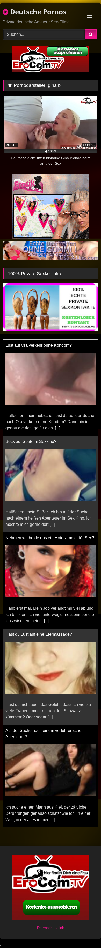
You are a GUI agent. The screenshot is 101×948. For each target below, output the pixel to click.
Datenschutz (48, 928)
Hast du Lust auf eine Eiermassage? (38, 634)
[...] (57, 428)
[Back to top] (85, 932)
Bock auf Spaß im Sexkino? (30, 441)
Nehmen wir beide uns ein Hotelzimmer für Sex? (49, 538)
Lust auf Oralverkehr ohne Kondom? (38, 345)
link (61, 928)
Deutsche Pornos (37, 11)
